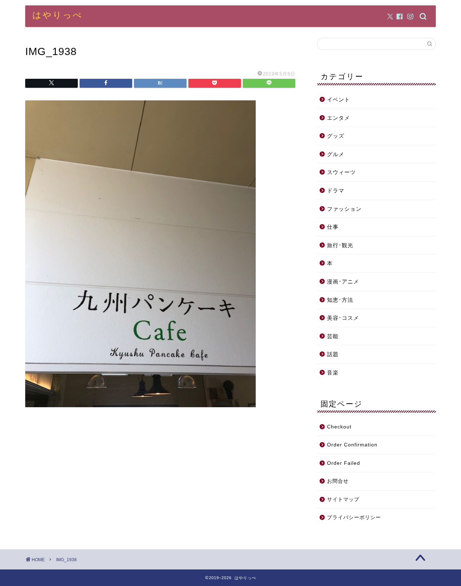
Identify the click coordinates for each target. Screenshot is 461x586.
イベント (338, 99)
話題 (333, 354)
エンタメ (338, 118)
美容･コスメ (343, 318)
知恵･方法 (340, 300)
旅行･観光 (340, 245)
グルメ (335, 154)
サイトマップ (343, 499)
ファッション (344, 209)
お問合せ (338, 481)
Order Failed (343, 463)
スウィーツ (341, 172)
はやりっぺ (57, 14)
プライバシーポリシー (354, 517)
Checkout (339, 427)
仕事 (333, 227)
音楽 (333, 372)
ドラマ (335, 190)
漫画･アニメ (343, 281)
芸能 (333, 336)
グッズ (335, 136)
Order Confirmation (352, 445)
